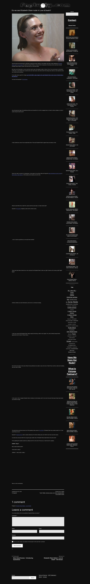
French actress (74, 318)
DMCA (40, 577)
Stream (62, 494)
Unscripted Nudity (74, 348)
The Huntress (24, 79)
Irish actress (75, 320)
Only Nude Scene (72, 331)
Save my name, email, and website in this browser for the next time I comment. (29, 541)
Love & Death (20, 64)
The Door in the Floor (74, 341)
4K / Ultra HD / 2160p (72, 291)
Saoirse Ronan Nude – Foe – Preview (72, 171)
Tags (72, 287)
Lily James (74, 322)
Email (40, 528)
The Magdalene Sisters (72, 345)
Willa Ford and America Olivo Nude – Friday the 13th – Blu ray (72, 388)
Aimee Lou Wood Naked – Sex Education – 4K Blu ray (72, 50)
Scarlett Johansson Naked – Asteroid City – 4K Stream (72, 210)
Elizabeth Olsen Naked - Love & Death (23, 505)
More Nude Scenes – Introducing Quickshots (72, 241)
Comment (14, 515)
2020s (63, 491)
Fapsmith (15, 492)
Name (13, 528)
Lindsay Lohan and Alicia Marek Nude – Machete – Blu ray (72, 445)
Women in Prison (72, 352)
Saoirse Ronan (70, 335)
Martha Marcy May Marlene (17, 174)
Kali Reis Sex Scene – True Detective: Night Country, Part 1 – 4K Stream (72, 119)
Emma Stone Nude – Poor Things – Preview (72, 184)
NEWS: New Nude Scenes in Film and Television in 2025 (72, 38)
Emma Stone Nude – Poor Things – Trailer (72, 132)
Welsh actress (72, 350)
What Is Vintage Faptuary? (72, 371)
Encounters (18, 208)
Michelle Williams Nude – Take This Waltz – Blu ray (72, 417)
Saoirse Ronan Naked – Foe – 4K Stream (72, 145)
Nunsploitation (72, 329)
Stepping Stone (19, 434)
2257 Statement (52, 575)
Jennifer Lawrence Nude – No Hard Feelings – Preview (72, 197)
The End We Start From (72, 343)
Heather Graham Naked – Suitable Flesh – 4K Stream (72, 158)
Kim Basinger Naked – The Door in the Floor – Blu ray (72, 267)
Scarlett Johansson (72, 337)
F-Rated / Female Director (72, 312)
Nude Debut (72, 328)
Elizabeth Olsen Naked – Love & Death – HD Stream (72, 222)
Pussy (74, 334)
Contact (72, 20)
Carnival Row (75, 304)
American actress (49, 492)
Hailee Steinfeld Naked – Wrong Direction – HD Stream (72, 64)
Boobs (56, 492)
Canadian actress (69, 304)
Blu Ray (70, 302)
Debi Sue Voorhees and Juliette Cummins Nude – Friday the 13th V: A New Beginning (72, 403)
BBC (67, 302)
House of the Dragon (69, 320)
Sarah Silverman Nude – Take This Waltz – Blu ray (72, 431)
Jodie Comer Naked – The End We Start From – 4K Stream (72, 91)
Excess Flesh (72, 309)
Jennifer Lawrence (70, 322)
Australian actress (73, 299)
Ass (53, 492)
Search (72, 11)
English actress (72, 307)
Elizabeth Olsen (61, 492)
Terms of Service (43, 575)
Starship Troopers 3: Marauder (72, 339)
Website (14, 535)
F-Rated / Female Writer (72, 316)
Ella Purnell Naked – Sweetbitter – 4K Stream (72, 77)
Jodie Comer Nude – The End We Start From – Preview (72, 105)
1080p (44, 492)
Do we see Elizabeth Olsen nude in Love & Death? (72, 235)
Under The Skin (68, 348)
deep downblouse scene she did (55, 173)
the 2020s (41, 430)
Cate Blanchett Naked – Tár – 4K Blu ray (72, 254)
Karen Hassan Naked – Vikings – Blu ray (72, 280)
